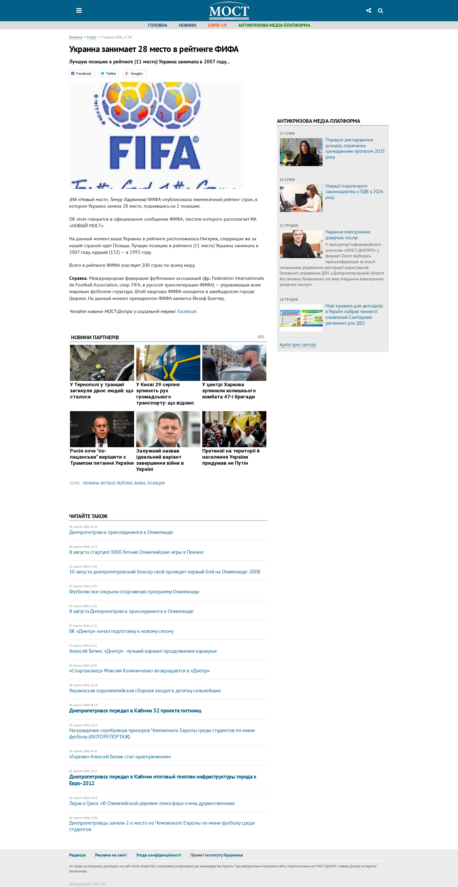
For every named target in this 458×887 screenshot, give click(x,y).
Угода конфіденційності (158, 855)
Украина (91, 483)
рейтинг (125, 483)
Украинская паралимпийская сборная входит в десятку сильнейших (145, 690)
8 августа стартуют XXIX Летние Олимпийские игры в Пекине (136, 552)
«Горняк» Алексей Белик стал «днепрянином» (120, 756)
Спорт (91, 37)
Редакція (77, 855)
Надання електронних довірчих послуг (347, 235)
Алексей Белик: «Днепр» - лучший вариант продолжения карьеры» (143, 650)
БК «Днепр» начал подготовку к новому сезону (121, 631)
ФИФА (140, 483)
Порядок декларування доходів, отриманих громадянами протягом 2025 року (355, 148)
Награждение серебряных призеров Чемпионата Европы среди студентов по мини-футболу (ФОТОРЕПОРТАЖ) (162, 733)
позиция (156, 483)
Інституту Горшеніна (224, 855)
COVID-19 (217, 25)
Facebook (186, 311)
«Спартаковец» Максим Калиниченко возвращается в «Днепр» (139, 670)
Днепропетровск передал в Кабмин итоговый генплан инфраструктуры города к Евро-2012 (162, 780)
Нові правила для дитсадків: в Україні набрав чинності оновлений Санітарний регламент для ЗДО (354, 314)
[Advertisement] (321, 71)
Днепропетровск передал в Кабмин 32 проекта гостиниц (135, 710)
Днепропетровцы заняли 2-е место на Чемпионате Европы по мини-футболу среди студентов (162, 826)
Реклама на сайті (111, 855)
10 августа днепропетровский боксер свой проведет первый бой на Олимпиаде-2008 (164, 571)
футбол (108, 483)
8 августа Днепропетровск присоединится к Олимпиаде (131, 611)
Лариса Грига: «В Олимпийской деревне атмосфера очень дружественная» (152, 803)
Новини (187, 25)
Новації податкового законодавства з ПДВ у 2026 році (354, 191)
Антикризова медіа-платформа (274, 25)
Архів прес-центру (298, 344)
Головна (157, 25)
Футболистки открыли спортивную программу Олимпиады (134, 591)
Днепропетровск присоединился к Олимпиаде (121, 532)
